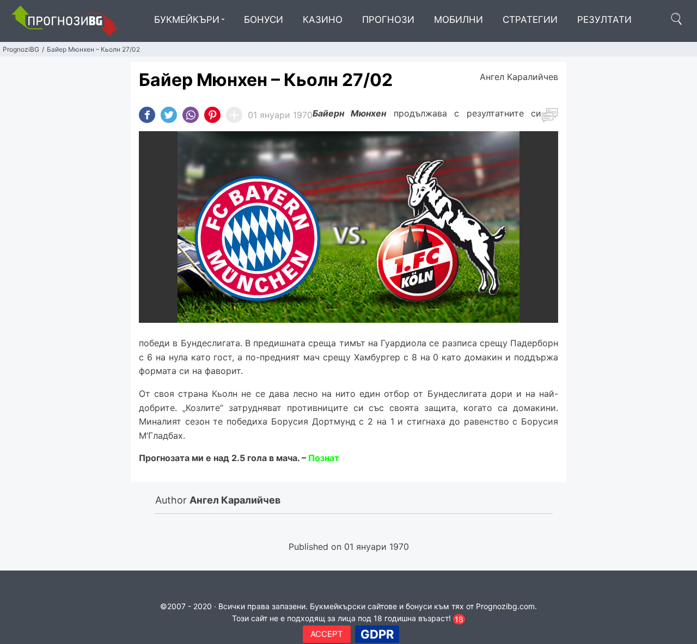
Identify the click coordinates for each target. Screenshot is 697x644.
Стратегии (530, 19)
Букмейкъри (186, 19)
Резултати (604, 19)
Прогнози (388, 19)
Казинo (323, 19)
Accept (326, 634)
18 (459, 619)
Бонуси (263, 19)
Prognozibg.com (505, 606)
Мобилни (458, 19)
